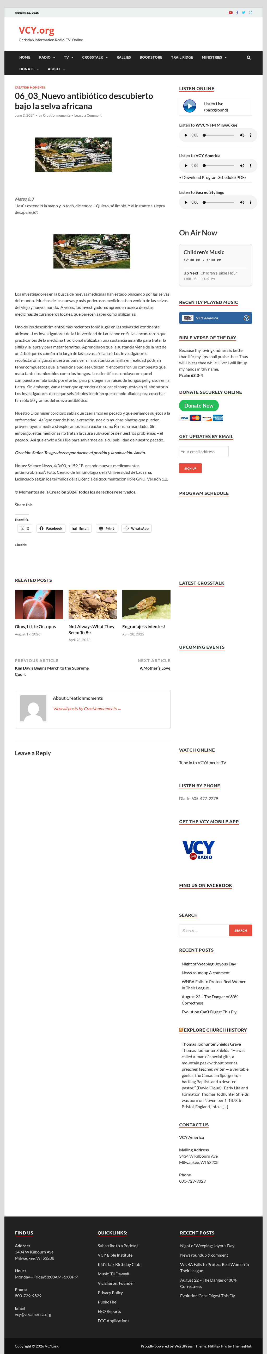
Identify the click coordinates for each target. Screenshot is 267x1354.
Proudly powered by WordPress (167, 1346)
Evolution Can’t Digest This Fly (209, 1011)
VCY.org (36, 30)
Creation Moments (30, 87)
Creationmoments (56, 115)
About (54, 68)
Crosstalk (92, 57)
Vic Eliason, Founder (116, 1283)
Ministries (212, 57)
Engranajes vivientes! (143, 626)
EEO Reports (109, 1311)
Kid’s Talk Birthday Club (119, 1264)
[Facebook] (237, 12)
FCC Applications (113, 1320)
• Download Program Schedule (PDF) (212, 177)
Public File (107, 1301)
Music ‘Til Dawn (114, 1273)
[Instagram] (250, 12)
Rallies (124, 57)
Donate (26, 68)
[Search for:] (215, 930)
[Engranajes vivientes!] (146, 620)
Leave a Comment (88, 115)
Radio (45, 57)
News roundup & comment (206, 972)
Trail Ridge (182, 57)
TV (66, 57)
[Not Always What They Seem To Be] (93, 620)
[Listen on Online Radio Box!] (246, 319)
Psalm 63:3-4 (191, 375)
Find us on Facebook (205, 885)
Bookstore (151, 57)
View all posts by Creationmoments (87, 708)
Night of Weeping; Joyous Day (209, 963)
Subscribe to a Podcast (118, 1245)
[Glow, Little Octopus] (39, 620)
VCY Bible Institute (115, 1254)
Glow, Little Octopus (35, 626)
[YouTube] (231, 12)
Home (24, 57)
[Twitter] (244, 12)
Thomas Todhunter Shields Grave (211, 1043)
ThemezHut (242, 1346)
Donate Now (199, 405)
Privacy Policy (110, 1292)
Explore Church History (215, 1030)
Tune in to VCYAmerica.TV (202, 762)
